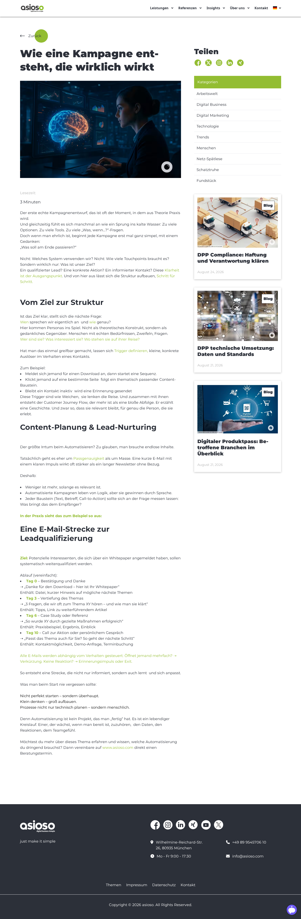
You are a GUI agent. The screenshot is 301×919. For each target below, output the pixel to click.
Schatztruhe (208, 170)
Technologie (208, 126)
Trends (203, 137)
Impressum (136, 885)
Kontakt (261, 8)
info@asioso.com (248, 856)
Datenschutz (164, 885)
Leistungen (159, 8)
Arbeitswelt (207, 93)
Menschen (206, 148)
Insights (213, 8)
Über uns (237, 8)
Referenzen (187, 8)
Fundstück (206, 180)
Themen (113, 885)
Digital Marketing (213, 115)
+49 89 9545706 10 (249, 842)
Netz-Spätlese (209, 159)
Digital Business (211, 104)
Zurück (34, 36)
